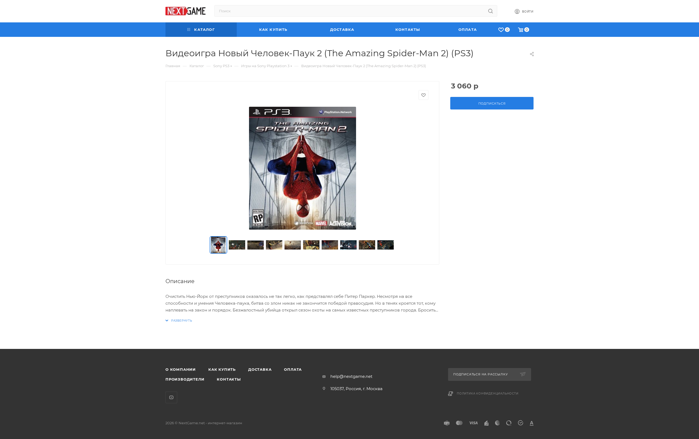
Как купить (222, 369)
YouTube (171, 397)
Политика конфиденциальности (488, 393)
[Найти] (490, 11)
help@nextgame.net (351, 376)
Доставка (259, 369)
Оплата (293, 369)
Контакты (229, 379)
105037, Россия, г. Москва (356, 388)
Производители (184, 379)
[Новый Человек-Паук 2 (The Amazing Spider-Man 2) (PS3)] (302, 168)
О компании (180, 369)
